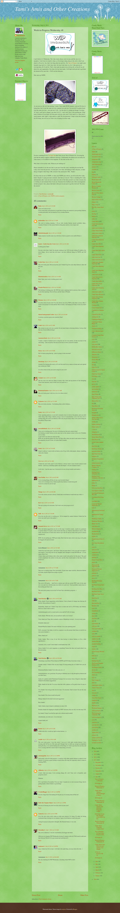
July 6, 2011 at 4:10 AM (61, 314)
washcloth (94, 700)
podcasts (94, 573)
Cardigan (94, 305)
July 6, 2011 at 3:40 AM (50, 300)
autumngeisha (42, 756)
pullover (94, 576)
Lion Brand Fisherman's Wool (98, 494)
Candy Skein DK (96, 244)
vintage (94, 695)
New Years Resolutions (98, 543)
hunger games (95, 427)
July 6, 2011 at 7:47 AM (53, 548)
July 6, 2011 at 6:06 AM (49, 492)
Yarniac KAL (95, 732)
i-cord (93, 429)
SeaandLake (95, 611)
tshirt (93, 682)
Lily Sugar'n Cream (97, 490)
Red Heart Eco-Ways (97, 589)
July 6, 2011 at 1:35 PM (60, 803)
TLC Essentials (96, 672)
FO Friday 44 (98, 798)
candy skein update (97, 292)
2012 (95, 757)
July (97, 777)
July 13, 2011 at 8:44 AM (52, 857)
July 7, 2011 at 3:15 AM (52, 830)
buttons (94, 216)
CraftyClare (41, 262)
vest (93, 690)
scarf (93, 608)
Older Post (84, 895)
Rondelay (94, 606)
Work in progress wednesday (96, 714)
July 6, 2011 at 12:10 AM (48, 206)
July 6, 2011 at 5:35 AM (48, 412)
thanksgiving (95, 661)
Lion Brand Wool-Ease (98, 497)
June (97, 861)
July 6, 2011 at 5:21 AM (55, 390)
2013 (95, 754)
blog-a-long (95, 204)
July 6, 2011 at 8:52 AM (55, 598)
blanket (94, 202)
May (97, 864)
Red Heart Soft (96, 591)
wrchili (40, 739)
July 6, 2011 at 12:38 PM (53, 756)
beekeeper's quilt (96, 177)
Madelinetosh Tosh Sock (98, 510)
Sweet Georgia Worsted (98, 651)
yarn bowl (94, 722)
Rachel (40, 729)
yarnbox (94, 730)
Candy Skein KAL (96, 254)
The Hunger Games (97, 667)
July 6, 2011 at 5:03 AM (51, 361)
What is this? (20, 100)
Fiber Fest (94, 367)
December (98, 762)
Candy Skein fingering (98, 246)
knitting (94, 469)
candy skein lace (96, 257)
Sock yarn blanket (96, 629)
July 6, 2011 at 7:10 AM (48, 513)
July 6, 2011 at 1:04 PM (54, 792)
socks (93, 634)
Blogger (75, 909)
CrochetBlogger (42, 792)
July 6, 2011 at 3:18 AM (54, 287)
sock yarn (94, 626)
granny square (95, 386)
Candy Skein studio (97, 281)
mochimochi (95, 531)
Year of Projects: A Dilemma (99, 780)
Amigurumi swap (96, 162)
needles (94, 536)
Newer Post (36, 895)
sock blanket (95, 623)
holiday (94, 422)
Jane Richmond (96, 434)
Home (60, 895)
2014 (93, 146)
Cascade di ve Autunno (98, 310)
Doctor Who (95, 359)
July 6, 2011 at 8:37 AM (52, 580)
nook (93, 547)
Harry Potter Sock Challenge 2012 (96, 397)
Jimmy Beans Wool (97, 437)
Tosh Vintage (95, 680)
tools (93, 677)
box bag (94, 214)
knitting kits (95, 480)
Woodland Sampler (97, 708)
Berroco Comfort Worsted (96, 187)
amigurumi (95, 159)
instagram (94, 432)
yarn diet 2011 (95, 725)
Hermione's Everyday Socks (97, 409)
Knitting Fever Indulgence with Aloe (97, 477)
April (97, 867)
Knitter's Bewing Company (96, 466)
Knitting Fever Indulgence (96, 473)
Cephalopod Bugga (97, 319)
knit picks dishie (96, 451)
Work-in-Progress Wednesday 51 (99, 787)
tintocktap (41, 361)
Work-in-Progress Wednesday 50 (99, 801)
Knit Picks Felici (96, 454)
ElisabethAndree (43, 276)
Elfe (93, 365)
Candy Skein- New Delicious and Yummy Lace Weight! (100, 847)
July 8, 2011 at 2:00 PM (52, 846)
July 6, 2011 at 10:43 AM (49, 739)
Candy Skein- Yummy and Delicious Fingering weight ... (99, 808)
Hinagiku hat (95, 415)
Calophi (40, 378)
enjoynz (64, 909)
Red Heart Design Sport (98, 585)
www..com (20, 84)
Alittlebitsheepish (43, 233)
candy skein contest (97, 233)
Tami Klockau (42, 599)
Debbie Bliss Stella (97, 347)
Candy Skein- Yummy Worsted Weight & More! (100, 793)
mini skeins (95, 526)
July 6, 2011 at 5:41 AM (47, 461)
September (98, 771)
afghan (93, 151)
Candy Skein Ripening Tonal (98, 271)
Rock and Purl (95, 603)
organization (95, 552)
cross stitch (95, 344)
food (93, 379)
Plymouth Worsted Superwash (97, 569)
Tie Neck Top (52, 155)
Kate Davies (95, 439)
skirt (93, 621)
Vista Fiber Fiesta (96, 698)
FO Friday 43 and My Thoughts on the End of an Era (100, 816)
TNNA (93, 675)
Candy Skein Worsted (97, 294)
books (93, 211)
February (98, 873)
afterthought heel (96, 154)
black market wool (97, 199)
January (98, 876)
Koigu (93, 485)
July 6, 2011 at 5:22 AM (50, 401)
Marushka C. (42, 830)
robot (93, 601)
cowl (49, 196)
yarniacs (94, 735)
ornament (94, 555)
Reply (39, 215)
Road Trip (94, 598)
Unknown (41, 401)
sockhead (94, 631)
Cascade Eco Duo (96, 314)
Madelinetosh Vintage (97, 514)
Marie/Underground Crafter (46, 314)
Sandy (40, 412)
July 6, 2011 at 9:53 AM (49, 728)
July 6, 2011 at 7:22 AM (54, 526)
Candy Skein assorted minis (97, 224)
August (98, 774)
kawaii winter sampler (97, 442)
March (97, 870)
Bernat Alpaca (95, 179)
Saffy (39, 514)
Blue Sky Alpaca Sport (98, 207)
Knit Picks (94, 446)
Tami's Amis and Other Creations (52, 8)
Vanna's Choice (96, 688)
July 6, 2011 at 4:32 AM (54, 338)
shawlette (94, 618)
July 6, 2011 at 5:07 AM (49, 378)
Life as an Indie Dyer (97, 488)
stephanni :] (41, 846)
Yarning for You (96, 740)
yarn (93, 720)
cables (93, 219)
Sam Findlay (41, 477)
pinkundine (41, 220)
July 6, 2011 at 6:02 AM (52, 477)
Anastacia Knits (42, 338)
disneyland (95, 357)
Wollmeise (94, 705)
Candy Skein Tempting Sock (98, 288)
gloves (93, 384)
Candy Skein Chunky (97, 230)
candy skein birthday (97, 228)
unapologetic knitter (97, 685)
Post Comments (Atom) (45, 899)
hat (92, 403)
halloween (94, 392)
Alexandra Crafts (96, 157)
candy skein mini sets (97, 259)
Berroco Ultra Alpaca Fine (97, 193)
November (98, 765)
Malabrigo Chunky (97, 518)
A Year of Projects (42, 196)
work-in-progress (59, 196)
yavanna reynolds (96, 742)
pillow (93, 562)
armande (94, 169)
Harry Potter (95, 394)
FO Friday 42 (98, 837)
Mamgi (40, 492)
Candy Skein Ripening (98, 266)
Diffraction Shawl (96, 352)
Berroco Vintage (96, 197)
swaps (93, 646)
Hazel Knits (95, 406)
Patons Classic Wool (97, 560)
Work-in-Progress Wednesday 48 (99, 841)
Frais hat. (94, 381)
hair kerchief (95, 389)
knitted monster (96, 463)
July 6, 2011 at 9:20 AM (55, 658)
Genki (40, 325)
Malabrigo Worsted (97, 521)
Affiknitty (41, 770)
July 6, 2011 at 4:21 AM (48, 325)
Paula (40, 206)
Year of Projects (72, 63)
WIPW (53, 196)
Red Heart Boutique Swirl (97, 581)
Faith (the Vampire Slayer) (45, 803)
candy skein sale (96, 274)
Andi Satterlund (96, 164)
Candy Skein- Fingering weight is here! (99, 827)
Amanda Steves (42, 526)
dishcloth (94, 354)
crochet (94, 342)
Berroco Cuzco (96, 190)
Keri (39, 503)
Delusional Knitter (43, 390)
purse (93, 578)
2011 (95, 760)
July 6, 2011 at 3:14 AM (52, 262)
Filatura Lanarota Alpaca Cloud (98, 370)
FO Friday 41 (98, 858)
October (98, 768)
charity (94, 326)
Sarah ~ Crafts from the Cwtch (47, 244)
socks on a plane (96, 636)
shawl (93, 616)
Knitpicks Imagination (98, 459)
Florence (40, 300)
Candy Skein (95, 221)
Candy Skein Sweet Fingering (97, 284)
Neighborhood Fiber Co (98, 539)
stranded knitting (96, 644)
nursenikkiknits (42, 428)
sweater (94, 649)
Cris (39, 461)
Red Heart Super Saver (98, 594)
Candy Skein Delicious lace (98, 240)
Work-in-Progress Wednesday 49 (99, 822)
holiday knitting (96, 424)
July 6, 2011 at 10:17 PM (50, 814)
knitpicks (94, 456)
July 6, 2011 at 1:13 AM (51, 220)
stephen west (95, 639)
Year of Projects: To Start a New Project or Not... (100, 833)
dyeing (93, 362)
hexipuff (94, 412)
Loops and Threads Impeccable (97, 504)
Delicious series (96, 349)
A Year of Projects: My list (99, 853)
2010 (95, 879)
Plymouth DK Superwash (95, 565)
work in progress (96, 710)
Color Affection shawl (97, 331)
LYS (93, 508)
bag (93, 172)
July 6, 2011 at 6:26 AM (47, 503)
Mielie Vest (95, 524)
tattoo (93, 658)
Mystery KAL (95, 534)
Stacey (40, 351)
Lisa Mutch (95, 501)
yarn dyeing (95, 727)
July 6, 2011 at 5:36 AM (54, 428)
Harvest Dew (95, 401)
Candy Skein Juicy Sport (98, 250)
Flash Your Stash (96, 374)
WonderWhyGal (43, 287)
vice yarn (94, 693)
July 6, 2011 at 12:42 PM (50, 770)
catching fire (95, 317)
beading (94, 174)
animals (94, 167)
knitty (93, 483)
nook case (94, 550)
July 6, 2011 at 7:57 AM (52, 568)
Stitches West (95, 641)
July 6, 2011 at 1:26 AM (55, 233)
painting (94, 557)
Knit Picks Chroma (97, 449)
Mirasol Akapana (96, 529)
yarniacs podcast (96, 737)
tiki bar (94, 670)
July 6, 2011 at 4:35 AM (49, 351)
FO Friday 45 (98, 783)
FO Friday (94, 376)
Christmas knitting (97, 328)
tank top (94, 655)
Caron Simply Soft (97, 308)
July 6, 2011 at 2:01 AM (62, 244)
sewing (94, 613)
